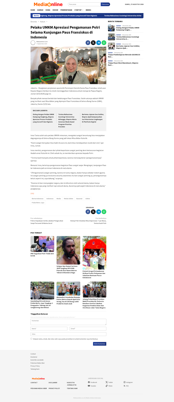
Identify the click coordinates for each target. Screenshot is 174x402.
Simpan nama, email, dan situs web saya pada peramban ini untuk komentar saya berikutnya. (65, 339)
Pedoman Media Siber (38, 363)
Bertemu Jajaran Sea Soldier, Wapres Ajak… (128, 47)
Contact (33, 354)
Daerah (118, 26)
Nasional (79, 199)
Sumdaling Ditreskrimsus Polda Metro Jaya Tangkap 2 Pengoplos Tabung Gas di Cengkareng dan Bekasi (42, 304)
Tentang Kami (35, 369)
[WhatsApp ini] (104, 42)
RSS (127, 386)
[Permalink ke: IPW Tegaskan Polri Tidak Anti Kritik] (42, 244)
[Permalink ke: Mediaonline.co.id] (33, 42)
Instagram (129, 382)
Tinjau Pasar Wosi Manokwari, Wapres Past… (123, 64)
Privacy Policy (35, 366)
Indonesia (50, 199)
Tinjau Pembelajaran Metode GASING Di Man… (124, 56)
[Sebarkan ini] (88, 42)
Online (87, 199)
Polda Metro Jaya (38, 203)
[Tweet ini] (93, 42)
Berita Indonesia (37, 199)
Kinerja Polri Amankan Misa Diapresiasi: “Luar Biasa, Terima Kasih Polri (88, 220)
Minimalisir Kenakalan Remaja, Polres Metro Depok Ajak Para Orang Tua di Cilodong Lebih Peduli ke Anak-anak (68, 300)
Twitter (110, 382)
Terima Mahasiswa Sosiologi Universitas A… (127, 38)
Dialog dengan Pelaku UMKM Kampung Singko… (127, 29)
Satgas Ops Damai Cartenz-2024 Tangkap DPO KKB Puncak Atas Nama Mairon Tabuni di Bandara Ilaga (67, 269)
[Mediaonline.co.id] (49, 4)
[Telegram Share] (98, 42)
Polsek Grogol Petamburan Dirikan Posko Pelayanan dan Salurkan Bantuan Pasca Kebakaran (94, 274)
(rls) (32, 193)
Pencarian (105, 4)
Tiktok (110, 386)
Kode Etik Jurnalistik (37, 360)
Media (59, 199)
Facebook (94, 382)
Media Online (68, 199)
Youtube (93, 386)
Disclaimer (34, 357)
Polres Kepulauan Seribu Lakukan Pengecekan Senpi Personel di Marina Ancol (47, 220)
